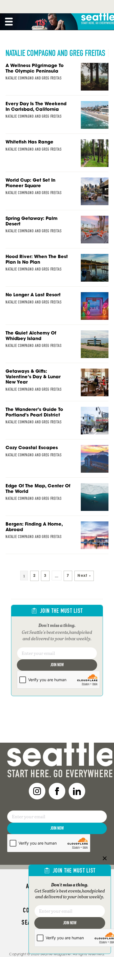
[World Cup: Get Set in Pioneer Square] (57, 193)
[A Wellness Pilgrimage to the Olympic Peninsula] (57, 79)
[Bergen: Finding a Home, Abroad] (57, 537)
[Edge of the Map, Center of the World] (57, 499)
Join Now (57, 664)
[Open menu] (8, 21)
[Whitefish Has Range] (57, 155)
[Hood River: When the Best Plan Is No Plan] (57, 270)
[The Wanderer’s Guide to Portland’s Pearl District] (57, 423)
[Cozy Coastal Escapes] (57, 461)
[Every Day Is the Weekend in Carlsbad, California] (57, 117)
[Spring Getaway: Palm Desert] (57, 232)
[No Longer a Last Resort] (57, 308)
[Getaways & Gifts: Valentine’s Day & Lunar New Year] (57, 385)
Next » (84, 575)
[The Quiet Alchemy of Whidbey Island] (57, 346)
